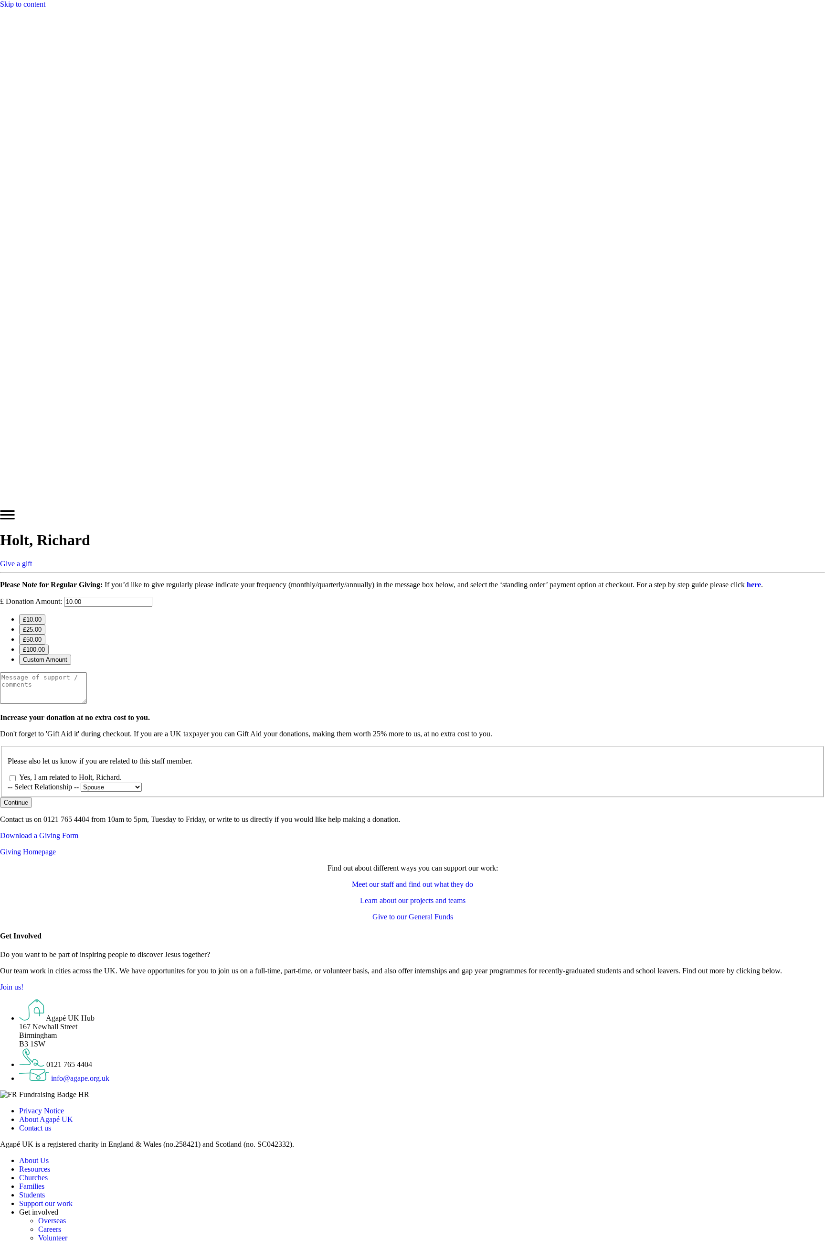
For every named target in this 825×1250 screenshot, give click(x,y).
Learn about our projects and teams (412, 900)
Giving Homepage (28, 852)
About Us (34, 1160)
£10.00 (32, 619)
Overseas (52, 1221)
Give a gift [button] (16, 564)
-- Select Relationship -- (44, 787)
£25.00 (32, 629)
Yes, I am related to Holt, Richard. (70, 777)
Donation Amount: (34, 601)
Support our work (46, 1203)
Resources (34, 1169)
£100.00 (34, 649)
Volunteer (52, 1238)
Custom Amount (45, 659)
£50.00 (32, 639)
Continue (16, 802)
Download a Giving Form (39, 835)
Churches (33, 1178)
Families (31, 1186)
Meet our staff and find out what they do (412, 884)
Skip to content (22, 4)
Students (32, 1195)
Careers (49, 1229)
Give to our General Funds (412, 917)
